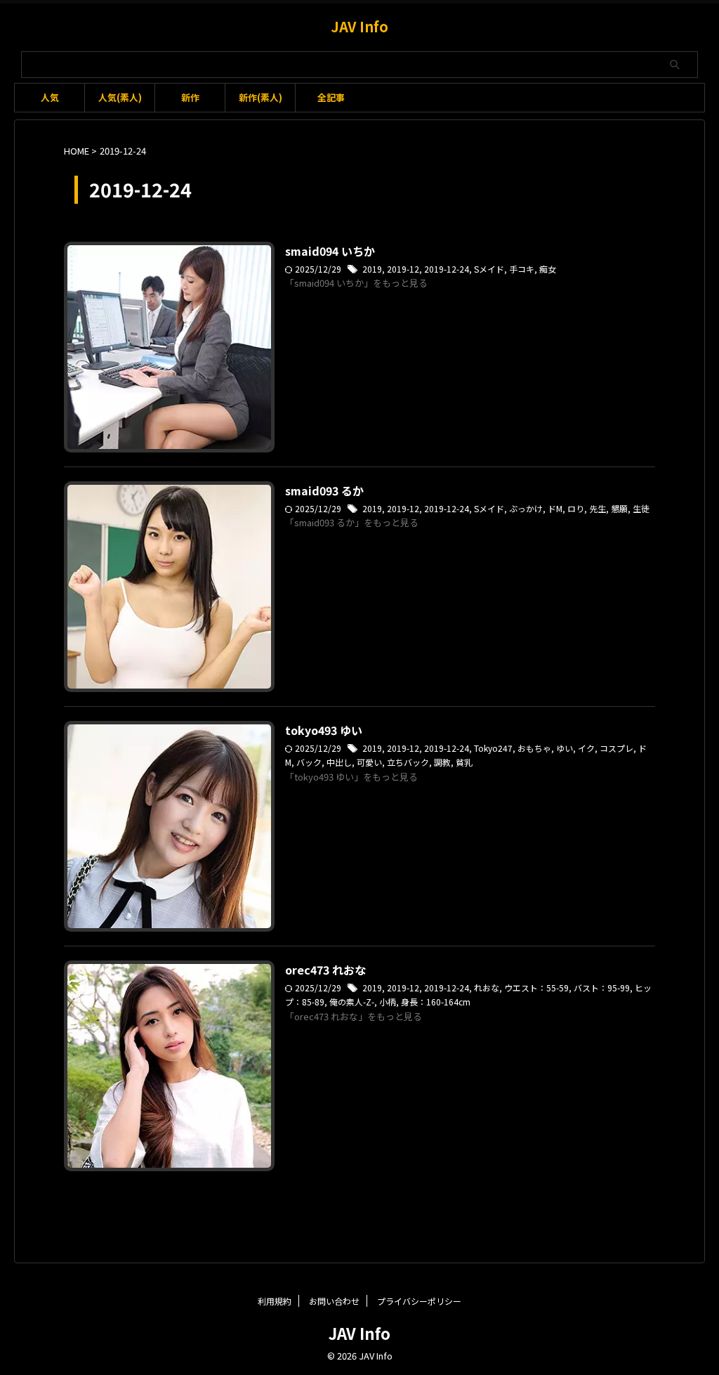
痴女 (547, 269)
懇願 (619, 508)
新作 (190, 97)
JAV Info (359, 26)
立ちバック (408, 762)
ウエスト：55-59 (536, 987)
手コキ (521, 269)
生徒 (641, 508)
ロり (575, 508)
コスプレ (616, 748)
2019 (372, 269)
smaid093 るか (324, 490)
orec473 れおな (325, 969)
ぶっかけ (526, 508)
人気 (50, 97)
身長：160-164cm (435, 1002)
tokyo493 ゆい (323, 730)
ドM (555, 508)
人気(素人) (120, 97)
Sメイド (489, 269)
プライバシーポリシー (419, 1301)
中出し (339, 762)
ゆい (564, 748)
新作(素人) (260, 97)
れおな (486, 987)
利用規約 (274, 1301)
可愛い (369, 762)
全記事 (331, 97)
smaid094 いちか (330, 250)
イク (586, 748)
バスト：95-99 (602, 987)
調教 (442, 762)
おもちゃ (534, 748)
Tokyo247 (493, 748)
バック (309, 762)
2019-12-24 (446, 269)
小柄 (387, 1002)
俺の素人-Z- (351, 1002)
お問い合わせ (334, 1301)
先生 (597, 508)
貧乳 (464, 762)
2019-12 (403, 269)
